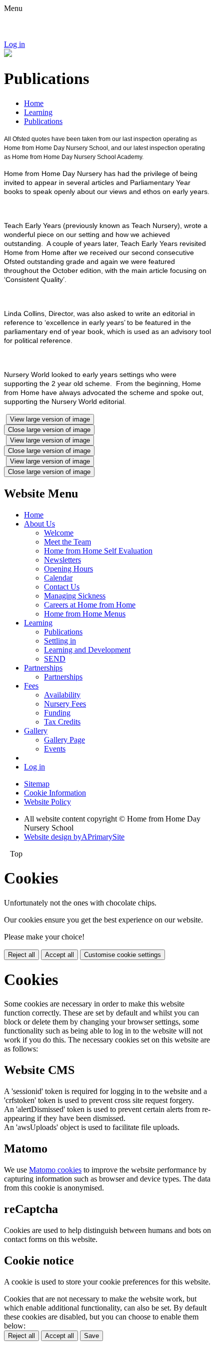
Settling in (60, 640)
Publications (43, 121)
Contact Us (62, 586)
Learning (38, 112)
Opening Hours (68, 568)
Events (55, 748)
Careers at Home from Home (90, 604)
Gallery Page (64, 740)
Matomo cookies (55, 1170)
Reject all (21, 954)
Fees (31, 686)
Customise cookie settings (122, 954)
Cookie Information (55, 792)
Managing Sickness (75, 596)
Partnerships (43, 668)
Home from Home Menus (85, 614)
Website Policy (47, 802)
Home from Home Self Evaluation (98, 550)
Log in (14, 44)
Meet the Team (67, 542)
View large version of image (50, 419)
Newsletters (62, 560)
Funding (57, 712)
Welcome (59, 532)
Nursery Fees (65, 704)
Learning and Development (87, 650)
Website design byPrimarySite (74, 836)
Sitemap (37, 784)
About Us (39, 524)
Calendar (58, 578)
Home (34, 103)
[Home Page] (8, 54)
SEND (55, 658)
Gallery (36, 730)
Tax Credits (62, 722)
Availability (62, 694)
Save (91, 1336)
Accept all (59, 954)
